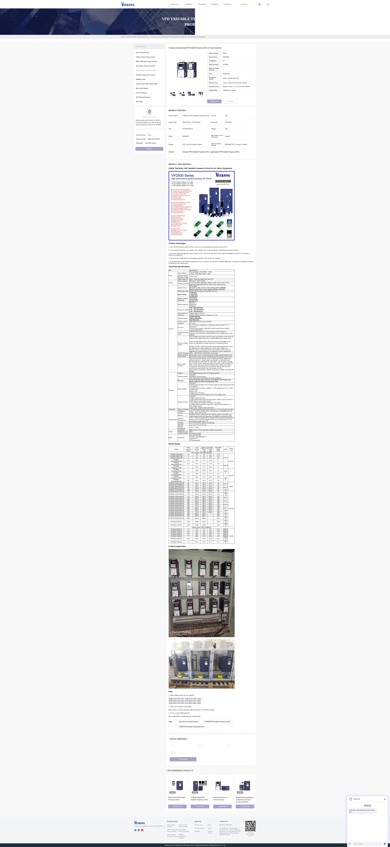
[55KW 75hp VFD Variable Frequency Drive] (177, 783)
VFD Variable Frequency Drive (137, 37)
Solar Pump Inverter (142, 52)
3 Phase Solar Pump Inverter (145, 57)
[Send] (385, 844)
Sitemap (197, 831)
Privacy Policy (210, 832)
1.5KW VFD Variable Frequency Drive (192, 726)
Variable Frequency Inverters (146, 75)
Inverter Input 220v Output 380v (147, 84)
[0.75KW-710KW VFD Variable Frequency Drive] (200, 783)
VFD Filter (139, 101)
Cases (210, 828)
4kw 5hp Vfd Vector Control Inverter (220, 798)
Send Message (183, 759)
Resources (202, 4)
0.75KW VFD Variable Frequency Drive (218, 721)
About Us (174, 4)
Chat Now (244, 4)
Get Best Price (214, 101)
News (209, 825)
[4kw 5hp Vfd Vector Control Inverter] (222, 783)
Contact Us (228, 4)
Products (188, 4)
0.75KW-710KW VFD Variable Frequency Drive (199, 798)
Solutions (215, 4)
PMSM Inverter (141, 79)
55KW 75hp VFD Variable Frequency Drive (176, 798)
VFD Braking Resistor (143, 97)
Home (123, 37)
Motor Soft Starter (142, 88)
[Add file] (349, 844)
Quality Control (199, 828)
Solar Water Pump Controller (145, 66)
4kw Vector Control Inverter (188, 721)
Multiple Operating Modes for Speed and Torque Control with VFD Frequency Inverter (245, 800)
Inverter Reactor (141, 93)
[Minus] (385, 799)
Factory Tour (199, 825)
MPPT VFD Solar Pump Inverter (146, 61)
